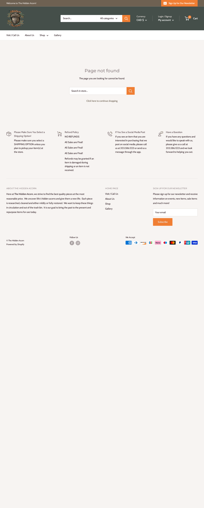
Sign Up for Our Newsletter (182, 3)
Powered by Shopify (15, 244)
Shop (42, 35)
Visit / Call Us (12, 35)
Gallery (57, 35)
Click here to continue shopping (102, 100)
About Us (29, 35)
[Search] (126, 18)
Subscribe (163, 222)
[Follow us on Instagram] (78, 243)
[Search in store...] (131, 91)
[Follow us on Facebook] (72, 243)
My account (164, 20)
